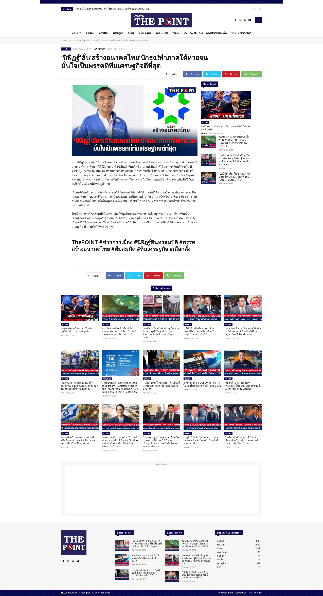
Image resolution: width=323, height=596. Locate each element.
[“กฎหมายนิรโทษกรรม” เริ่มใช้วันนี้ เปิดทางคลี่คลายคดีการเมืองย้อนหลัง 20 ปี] (161, 363)
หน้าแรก (64, 40)
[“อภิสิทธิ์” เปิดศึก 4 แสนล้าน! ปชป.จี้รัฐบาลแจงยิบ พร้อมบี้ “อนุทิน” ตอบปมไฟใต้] (208, 178)
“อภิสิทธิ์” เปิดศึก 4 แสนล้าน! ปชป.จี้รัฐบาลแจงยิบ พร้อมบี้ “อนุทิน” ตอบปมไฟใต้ (112, 9)
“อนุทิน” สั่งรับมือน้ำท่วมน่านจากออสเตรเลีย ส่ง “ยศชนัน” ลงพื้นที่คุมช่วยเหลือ (201, 440)
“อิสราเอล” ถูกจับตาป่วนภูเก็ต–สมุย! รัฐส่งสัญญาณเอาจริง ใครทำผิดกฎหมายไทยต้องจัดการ (79, 385)
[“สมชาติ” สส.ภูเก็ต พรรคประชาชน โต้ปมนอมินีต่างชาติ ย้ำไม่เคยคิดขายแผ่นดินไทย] (243, 363)
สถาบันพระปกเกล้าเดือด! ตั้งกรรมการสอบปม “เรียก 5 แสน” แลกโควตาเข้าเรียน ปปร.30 (234, 141)
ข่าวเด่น (205, 122)
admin (204, 133)
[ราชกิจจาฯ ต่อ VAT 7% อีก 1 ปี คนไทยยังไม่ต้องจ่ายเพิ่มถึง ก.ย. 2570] (202, 363)
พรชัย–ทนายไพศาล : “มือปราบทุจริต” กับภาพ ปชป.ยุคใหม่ (225, 128)
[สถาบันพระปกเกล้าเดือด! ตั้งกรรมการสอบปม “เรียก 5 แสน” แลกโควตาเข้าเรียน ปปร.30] (208, 142)
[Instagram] (240, 20)
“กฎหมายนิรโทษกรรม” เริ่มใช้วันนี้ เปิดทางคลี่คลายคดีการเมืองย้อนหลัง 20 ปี (161, 385)
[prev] (254, 9)
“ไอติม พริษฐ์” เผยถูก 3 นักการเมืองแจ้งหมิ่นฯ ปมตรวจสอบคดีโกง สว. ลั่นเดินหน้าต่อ (241, 440)
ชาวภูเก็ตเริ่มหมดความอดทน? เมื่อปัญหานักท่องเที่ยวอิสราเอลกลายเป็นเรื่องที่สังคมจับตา (78, 440)
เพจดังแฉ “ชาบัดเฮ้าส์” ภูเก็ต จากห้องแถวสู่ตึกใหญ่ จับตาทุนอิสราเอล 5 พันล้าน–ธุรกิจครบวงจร (234, 160)
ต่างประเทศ (107, 379)
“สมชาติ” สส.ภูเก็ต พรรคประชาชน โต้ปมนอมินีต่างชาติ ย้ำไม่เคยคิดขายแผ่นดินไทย (242, 385)
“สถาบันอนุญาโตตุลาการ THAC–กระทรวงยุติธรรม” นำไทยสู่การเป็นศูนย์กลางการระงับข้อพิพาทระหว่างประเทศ (161, 442)
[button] (258, 20)
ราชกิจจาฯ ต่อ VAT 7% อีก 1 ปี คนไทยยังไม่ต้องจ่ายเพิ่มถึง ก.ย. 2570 (202, 384)
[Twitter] (245, 20)
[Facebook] (235, 20)
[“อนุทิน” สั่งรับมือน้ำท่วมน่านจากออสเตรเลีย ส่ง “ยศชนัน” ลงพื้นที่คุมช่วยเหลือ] (202, 417)
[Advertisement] (161, 489)
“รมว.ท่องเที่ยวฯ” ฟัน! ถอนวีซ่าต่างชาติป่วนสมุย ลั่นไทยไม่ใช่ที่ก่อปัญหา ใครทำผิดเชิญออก (242, 331)
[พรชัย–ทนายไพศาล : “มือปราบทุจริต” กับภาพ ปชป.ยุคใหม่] (226, 105)
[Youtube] (249, 20)
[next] (260, 9)
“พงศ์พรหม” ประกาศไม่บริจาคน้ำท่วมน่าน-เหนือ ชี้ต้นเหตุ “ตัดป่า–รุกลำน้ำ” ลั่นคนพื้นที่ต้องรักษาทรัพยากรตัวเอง (120, 442)
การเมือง (73, 40)
